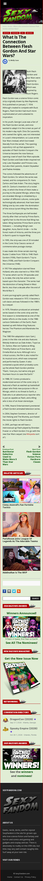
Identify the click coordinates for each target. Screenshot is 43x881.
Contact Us (18, 877)
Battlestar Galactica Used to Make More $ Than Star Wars (10, 457)
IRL (22, 33)
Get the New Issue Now (21, 658)
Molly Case (15, 60)
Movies (29, 33)
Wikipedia (30, 434)
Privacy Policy (30, 877)
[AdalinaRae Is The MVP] (21, 558)
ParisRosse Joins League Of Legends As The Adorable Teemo (20, 540)
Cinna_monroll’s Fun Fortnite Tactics (18, 506)
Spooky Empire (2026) (24, 730)
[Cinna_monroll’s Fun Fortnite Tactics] (21, 490)
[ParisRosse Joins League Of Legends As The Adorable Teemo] (21, 524)
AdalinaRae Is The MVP (15, 572)
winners (27, 772)
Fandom (15, 33)
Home (5, 26)
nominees (24, 776)
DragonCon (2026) (23, 719)
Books (10, 26)
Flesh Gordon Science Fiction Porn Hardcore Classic (33, 455)
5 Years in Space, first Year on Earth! (21, 639)
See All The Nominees (21, 643)
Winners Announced (21, 613)
